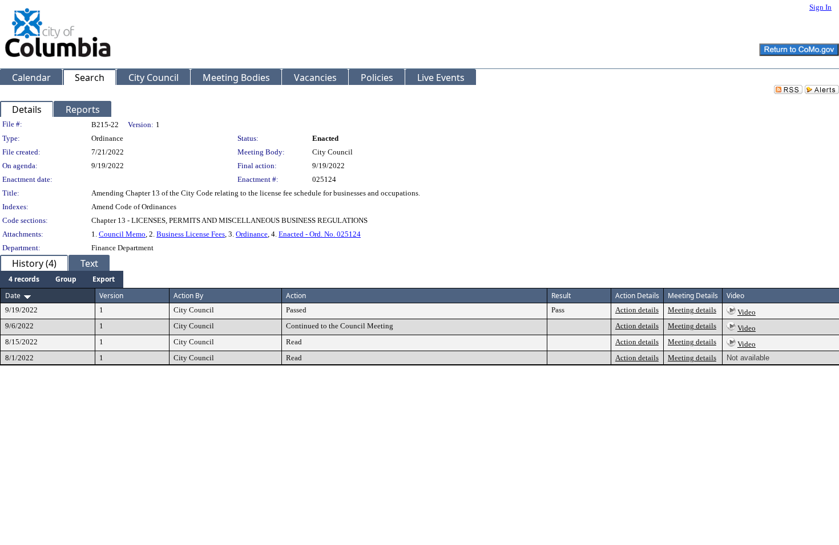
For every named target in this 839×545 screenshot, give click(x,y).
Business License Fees (190, 234)
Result (561, 295)
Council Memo (122, 234)
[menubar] (61, 279)
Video (746, 312)
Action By (188, 295)
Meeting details (692, 310)
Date (13, 295)
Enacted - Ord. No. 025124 (320, 234)
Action (296, 295)
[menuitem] (24, 279)
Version (111, 295)
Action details (637, 310)
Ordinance (252, 234)
